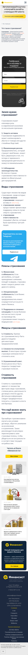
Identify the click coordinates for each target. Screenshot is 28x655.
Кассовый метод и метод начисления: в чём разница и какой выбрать (12, 481)
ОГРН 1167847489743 (14, 605)
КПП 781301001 (14, 601)
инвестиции (9, 34)
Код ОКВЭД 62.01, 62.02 (14, 603)
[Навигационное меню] (25, 2)
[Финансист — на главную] (7, 2)
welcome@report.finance (14, 595)
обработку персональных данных (14, 94)
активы (22, 33)
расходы (16, 322)
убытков (15, 202)
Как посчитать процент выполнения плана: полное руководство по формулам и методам (12, 507)
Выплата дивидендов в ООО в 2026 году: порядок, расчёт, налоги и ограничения (13, 533)
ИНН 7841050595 (14, 598)
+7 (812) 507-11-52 (14, 590)
